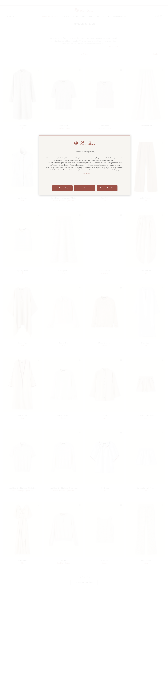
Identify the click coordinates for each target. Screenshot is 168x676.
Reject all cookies (84, 188)
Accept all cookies (107, 188)
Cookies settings (62, 188)
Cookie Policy (85, 173)
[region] (85, 165)
